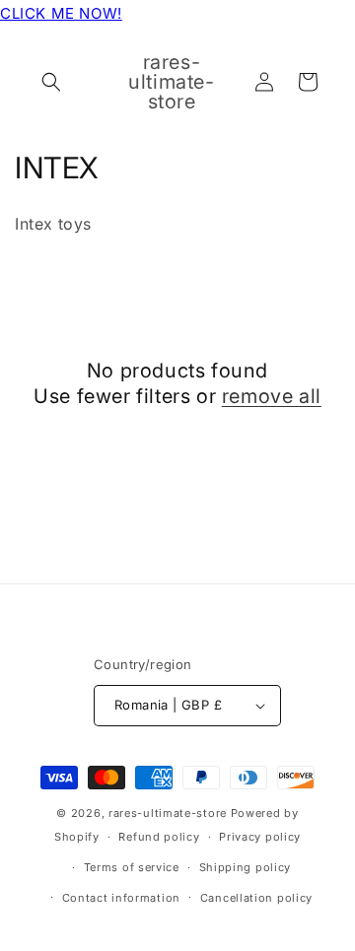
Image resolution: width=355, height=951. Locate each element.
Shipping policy (245, 867)
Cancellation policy (256, 898)
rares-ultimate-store (167, 813)
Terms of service (131, 867)
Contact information (121, 898)
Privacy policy (260, 837)
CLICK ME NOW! (61, 13)
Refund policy (158, 837)
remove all (271, 396)
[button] (51, 81)
